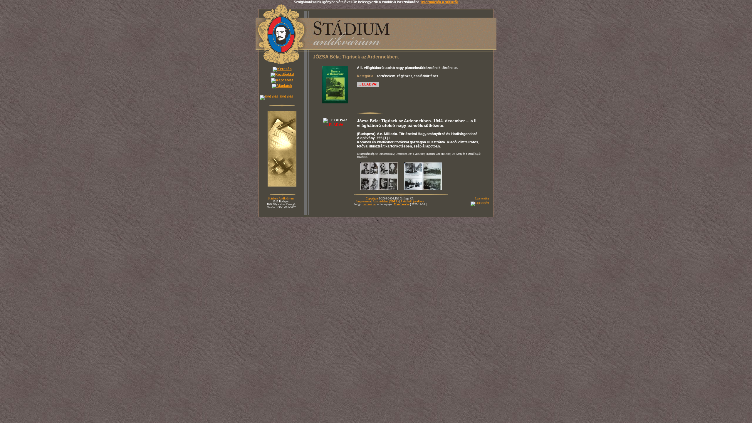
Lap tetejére (482, 198)
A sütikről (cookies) (412, 201)
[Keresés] (282, 69)
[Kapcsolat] (282, 80)
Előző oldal (286, 96)
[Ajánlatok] (282, 86)
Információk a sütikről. (440, 2)
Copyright (372, 198)
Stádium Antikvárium (281, 198)
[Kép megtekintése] (335, 105)
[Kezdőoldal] (282, 75)
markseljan (369, 204)
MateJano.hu (401, 204)
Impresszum (363, 201)
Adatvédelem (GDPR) (386, 201)
